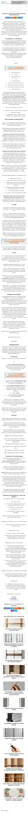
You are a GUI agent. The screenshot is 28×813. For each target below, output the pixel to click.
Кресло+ (3, 2)
